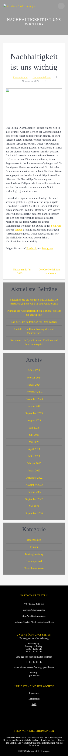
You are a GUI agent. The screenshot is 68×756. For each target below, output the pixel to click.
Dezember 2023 (34, 392)
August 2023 (34, 420)
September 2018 (34, 513)
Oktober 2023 (34, 406)
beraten (18, 229)
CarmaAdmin (20, 77)
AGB (34, 704)
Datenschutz (34, 698)
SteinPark (56, 225)
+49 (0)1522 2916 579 (34, 604)
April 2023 (34, 449)
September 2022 (34, 499)
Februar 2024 (34, 377)
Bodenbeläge (34, 539)
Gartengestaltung (42, 77)
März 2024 (34, 370)
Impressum (34, 693)
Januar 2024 (34, 384)
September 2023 (34, 413)
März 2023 (34, 456)
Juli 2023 (34, 427)
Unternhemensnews (34, 568)
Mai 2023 (34, 442)
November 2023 (34, 399)
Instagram (47, 248)
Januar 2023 (34, 470)
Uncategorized (34, 561)
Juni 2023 (34, 434)
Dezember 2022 (34, 477)
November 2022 (34, 484)
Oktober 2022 (34, 492)
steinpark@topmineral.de (34, 610)
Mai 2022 (34, 506)
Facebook (31, 248)
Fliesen (34, 547)
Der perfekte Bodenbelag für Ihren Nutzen (34, 322)
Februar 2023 (34, 463)
